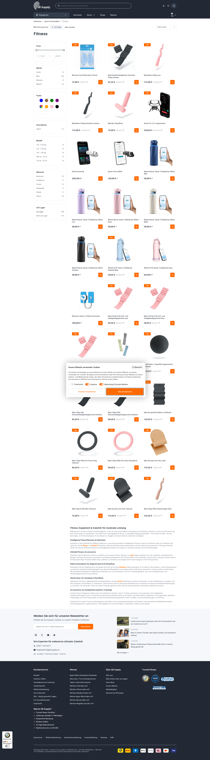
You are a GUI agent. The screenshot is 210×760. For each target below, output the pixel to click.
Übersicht (138, 367)
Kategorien (43, 15)
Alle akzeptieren (125, 392)
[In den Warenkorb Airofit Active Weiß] (136, 178)
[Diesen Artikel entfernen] (52, 27)
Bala (132, 555)
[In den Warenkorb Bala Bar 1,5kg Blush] (136, 130)
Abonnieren (86, 626)
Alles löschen (70, 27)
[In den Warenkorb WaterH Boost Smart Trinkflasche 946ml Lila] (100, 226)
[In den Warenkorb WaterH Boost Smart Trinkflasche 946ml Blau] (172, 178)
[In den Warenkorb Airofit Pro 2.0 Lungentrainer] (172, 130)
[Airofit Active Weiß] (123, 153)
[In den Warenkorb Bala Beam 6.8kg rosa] (172, 82)
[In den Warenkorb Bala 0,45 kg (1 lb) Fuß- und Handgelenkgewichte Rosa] (172, 323)
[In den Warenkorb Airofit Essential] (100, 178)
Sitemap (104, 737)
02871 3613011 (43, 646)
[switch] (7, 746)
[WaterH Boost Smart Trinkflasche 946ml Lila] (87, 201)
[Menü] (11, 732)
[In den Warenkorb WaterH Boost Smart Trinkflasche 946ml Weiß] (172, 226)
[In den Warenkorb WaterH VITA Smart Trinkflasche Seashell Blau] (136, 275)
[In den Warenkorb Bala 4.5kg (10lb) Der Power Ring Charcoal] (100, 467)
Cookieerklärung (91, 737)
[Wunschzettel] (168, 6)
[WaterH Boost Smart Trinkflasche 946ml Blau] (159, 153)
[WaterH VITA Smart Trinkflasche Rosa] (159, 250)
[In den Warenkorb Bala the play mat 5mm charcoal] (136, 516)
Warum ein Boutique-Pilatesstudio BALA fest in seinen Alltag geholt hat (152, 645)
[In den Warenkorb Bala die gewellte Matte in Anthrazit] (172, 419)
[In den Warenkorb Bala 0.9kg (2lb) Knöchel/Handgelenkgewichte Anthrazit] (100, 419)
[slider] (36, 50)
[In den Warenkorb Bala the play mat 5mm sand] (172, 467)
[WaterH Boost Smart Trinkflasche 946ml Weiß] (159, 201)
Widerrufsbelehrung (53, 737)
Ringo (85, 545)
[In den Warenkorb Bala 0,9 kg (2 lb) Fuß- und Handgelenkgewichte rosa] (136, 323)
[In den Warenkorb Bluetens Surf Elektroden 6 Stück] (100, 82)
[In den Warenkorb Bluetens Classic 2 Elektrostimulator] (100, 323)
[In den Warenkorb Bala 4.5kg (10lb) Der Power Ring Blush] (136, 467)
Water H (95, 545)
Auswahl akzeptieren (87, 392)
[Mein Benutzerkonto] (163, 6)
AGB (112, 737)
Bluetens (123, 567)
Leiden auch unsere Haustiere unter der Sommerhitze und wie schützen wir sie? (153, 622)
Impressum (38, 737)
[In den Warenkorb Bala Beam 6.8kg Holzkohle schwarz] (100, 130)
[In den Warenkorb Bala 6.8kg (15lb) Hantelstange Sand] (172, 516)
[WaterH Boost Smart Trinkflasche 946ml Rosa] (123, 201)
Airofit (120, 581)
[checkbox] (75, 384)
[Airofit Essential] (87, 153)
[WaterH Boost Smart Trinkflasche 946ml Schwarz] (87, 250)
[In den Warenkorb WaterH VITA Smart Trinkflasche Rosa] (172, 275)
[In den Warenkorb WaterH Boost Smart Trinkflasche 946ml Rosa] (136, 226)
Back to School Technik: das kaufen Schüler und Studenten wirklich (153, 634)
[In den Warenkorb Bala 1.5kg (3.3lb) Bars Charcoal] (100, 516)
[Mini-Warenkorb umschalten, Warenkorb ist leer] (173, 5)
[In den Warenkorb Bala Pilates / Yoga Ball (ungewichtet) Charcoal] (172, 371)
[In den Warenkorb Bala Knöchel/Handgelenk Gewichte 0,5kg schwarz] (136, 82)
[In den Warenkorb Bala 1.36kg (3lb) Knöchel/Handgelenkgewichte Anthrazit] (136, 419)
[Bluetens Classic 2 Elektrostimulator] (87, 298)
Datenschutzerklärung (72, 737)
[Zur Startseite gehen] (42, 5)
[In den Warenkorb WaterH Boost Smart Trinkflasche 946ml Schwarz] (100, 275)
